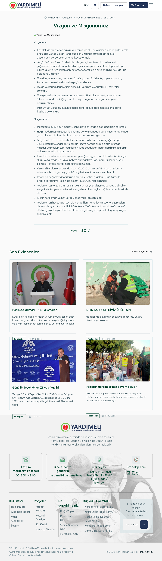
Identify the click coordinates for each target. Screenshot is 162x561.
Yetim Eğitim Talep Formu (99, 511)
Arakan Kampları (41, 508)
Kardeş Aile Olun (66, 518)
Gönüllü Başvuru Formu (98, 530)
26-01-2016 (109, 17)
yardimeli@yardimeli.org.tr (67, 475)
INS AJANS (146, 551)
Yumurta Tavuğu (45, 529)
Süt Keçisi (41, 524)
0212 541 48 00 (26, 475)
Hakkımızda (18, 506)
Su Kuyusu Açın (69, 533)
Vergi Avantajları (17, 518)
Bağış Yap (139, 5)
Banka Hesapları (115, 5)
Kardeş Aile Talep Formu (99, 506)
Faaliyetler (67, 17)
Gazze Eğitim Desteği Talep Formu (97, 518)
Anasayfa (53, 17)
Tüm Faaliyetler (140, 251)
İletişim (15, 525)
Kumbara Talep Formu (98, 525)
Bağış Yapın (67, 511)
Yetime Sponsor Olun (69, 526)
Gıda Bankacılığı (20, 511)
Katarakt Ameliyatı (41, 517)
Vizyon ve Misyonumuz (88, 17)
